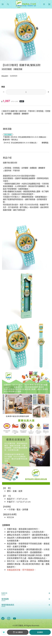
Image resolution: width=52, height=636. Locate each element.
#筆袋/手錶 (18, 69)
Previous (3, 35)
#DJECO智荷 (6, 69)
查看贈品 (45, 142)
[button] (2, 4)
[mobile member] (44, 4)
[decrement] (3, 91)
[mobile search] (8, 4)
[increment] (48, 91)
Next (49, 35)
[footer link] (2, 618)
